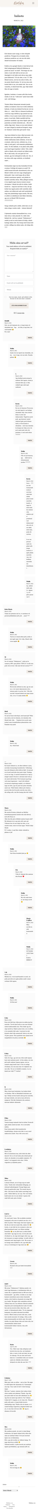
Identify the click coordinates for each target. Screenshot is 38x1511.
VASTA (30, 337)
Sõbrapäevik (12, 1506)
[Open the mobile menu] (33, 3)
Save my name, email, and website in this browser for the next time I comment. (20, 297)
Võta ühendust (9, 1508)
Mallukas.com (9, 1503)
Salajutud (8, 1504)
